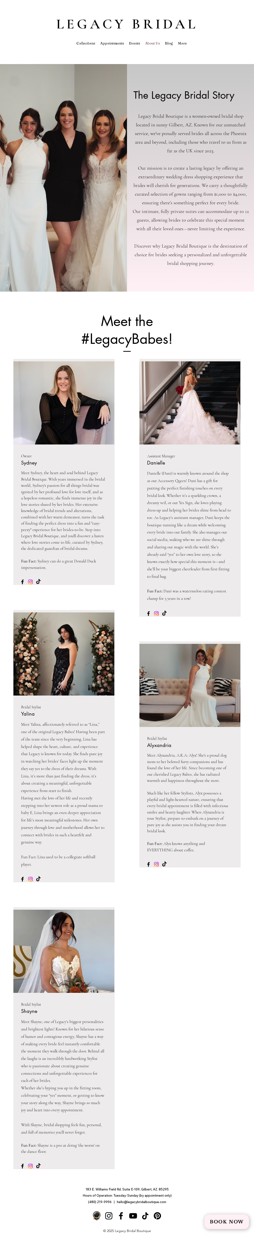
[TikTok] (38, 582)
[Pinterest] (157, 1216)
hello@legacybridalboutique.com (141, 1202)
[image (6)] (96, 1216)
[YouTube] (133, 1216)
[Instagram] (30, 582)
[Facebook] (22, 582)
